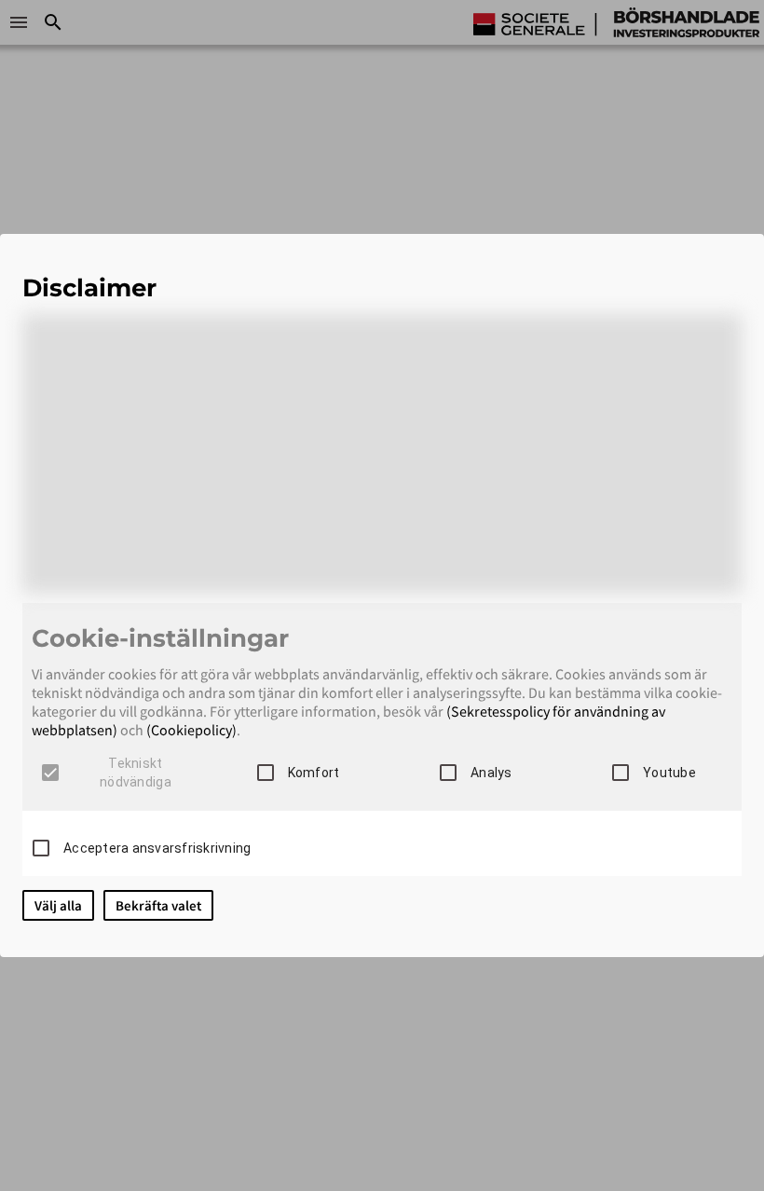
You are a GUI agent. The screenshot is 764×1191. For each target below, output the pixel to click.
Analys (491, 772)
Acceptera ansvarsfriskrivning (157, 848)
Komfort (314, 772)
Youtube (669, 772)
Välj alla (58, 905)
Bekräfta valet (158, 905)
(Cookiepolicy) (191, 729)
